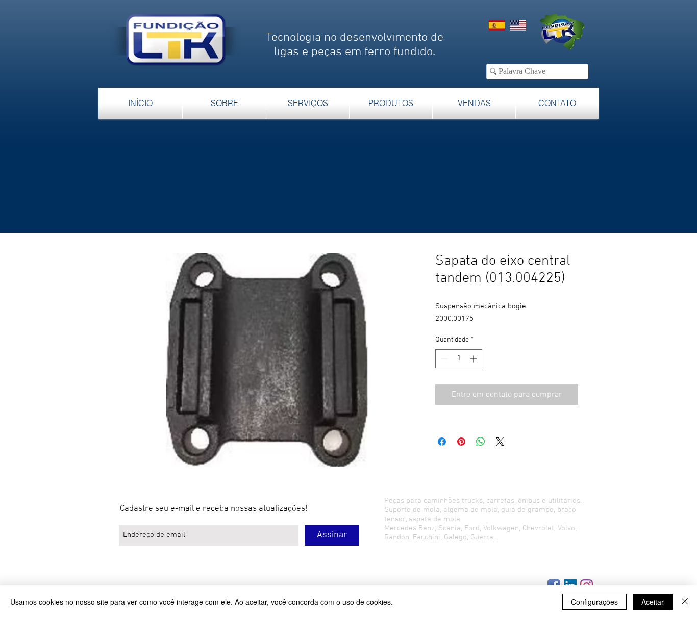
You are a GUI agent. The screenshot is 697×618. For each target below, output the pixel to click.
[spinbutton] (459, 359)
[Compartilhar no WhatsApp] (481, 441)
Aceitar (652, 602)
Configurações (594, 602)
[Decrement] (443, 359)
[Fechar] (685, 602)
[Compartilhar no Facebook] (442, 441)
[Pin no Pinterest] (461, 441)
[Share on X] (500, 441)
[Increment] (474, 359)
